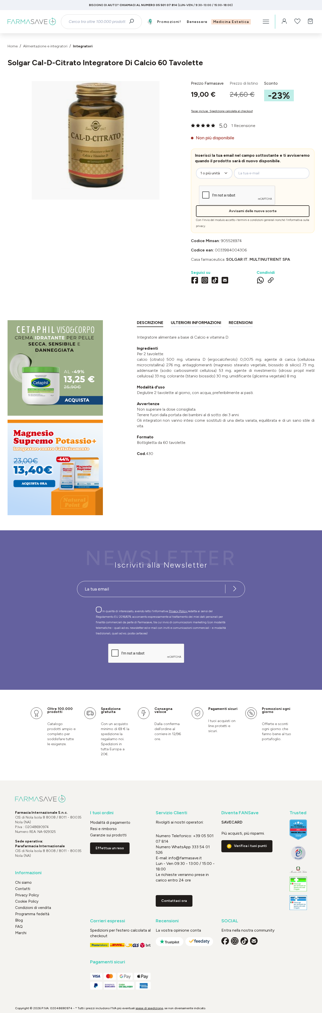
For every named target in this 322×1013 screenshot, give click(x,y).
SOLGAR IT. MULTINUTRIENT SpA (258, 259)
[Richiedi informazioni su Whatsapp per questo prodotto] (260, 281)
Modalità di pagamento (110, 822)
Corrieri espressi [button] (107, 921)
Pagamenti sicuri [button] (107, 962)
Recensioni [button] (167, 921)
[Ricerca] (133, 21)
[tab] (150, 323)
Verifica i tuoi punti (250, 846)
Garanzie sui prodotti (108, 835)
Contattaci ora (174, 901)
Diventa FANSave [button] (240, 812)
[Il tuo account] (284, 21)
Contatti (22, 889)
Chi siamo (23, 882)
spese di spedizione (149, 1008)
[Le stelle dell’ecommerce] (298, 829)
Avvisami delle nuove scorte (253, 211)
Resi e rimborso (103, 829)
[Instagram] (205, 280)
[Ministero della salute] (298, 869)
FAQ (19, 926)
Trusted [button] (298, 812)
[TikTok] (215, 280)
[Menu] (266, 22)
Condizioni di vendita (33, 907)
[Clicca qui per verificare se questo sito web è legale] (298, 884)
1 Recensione (243, 125)
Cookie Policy (26, 901)
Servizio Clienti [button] (171, 812)
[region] (95, 140)
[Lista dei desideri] (297, 21)
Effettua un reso (110, 848)
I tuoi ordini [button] (101, 812)
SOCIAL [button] (229, 921)
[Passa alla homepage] (32, 22)
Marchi (20, 933)
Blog (19, 920)
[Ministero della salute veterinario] (298, 902)
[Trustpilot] (169, 941)
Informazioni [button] (28, 872)
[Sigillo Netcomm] (298, 853)
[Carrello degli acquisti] (310, 21)
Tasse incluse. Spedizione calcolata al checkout (222, 111)
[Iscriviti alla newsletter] (235, 589)
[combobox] (97, 21)
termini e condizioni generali (255, 220)
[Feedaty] (199, 941)
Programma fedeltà (32, 914)
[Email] (225, 280)
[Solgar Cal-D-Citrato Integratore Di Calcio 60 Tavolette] (95, 135)
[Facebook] (194, 280)
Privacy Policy (178, 611)
